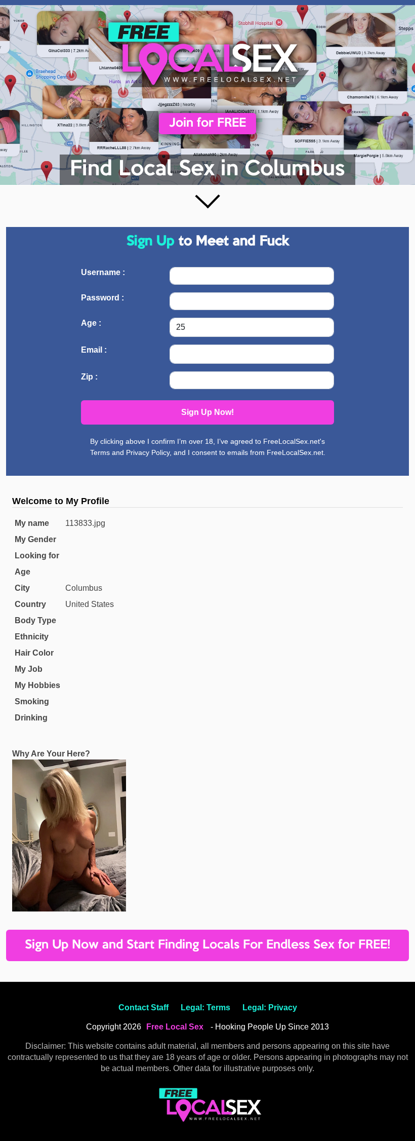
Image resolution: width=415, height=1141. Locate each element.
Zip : (89, 376)
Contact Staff (143, 1007)
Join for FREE (207, 123)
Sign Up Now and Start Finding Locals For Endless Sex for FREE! (207, 945)
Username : (103, 272)
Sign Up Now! (207, 412)
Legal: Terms (205, 1007)
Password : (102, 297)
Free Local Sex (174, 1026)
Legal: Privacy (269, 1007)
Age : (91, 323)
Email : (94, 350)
